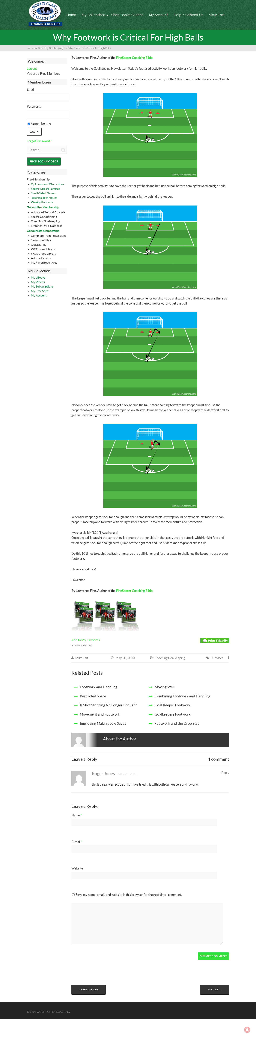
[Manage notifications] (247, 1030)
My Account (158, 15)
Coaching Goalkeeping (170, 658)
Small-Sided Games (43, 193)
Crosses (217, 658)
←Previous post (88, 989)
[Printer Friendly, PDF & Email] (214, 640)
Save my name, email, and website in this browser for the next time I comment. (129, 895)
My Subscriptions (42, 286)
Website (77, 868)
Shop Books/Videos (127, 15)
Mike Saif (81, 658)
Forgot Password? (39, 141)
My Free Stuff (39, 291)
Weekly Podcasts (42, 202)
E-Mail (76, 842)
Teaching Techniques (44, 197)
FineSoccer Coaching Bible (134, 58)
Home (71, 15)
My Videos (38, 282)
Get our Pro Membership (43, 207)
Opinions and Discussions (47, 184)
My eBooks (38, 277)
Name (76, 815)
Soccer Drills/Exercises (45, 188)
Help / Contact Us (188, 15)
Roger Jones (104, 773)
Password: (34, 106)
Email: (31, 89)
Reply (225, 772)
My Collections (94, 15)
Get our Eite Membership (43, 230)
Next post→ (215, 989)
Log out (32, 68)
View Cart (217, 15)
